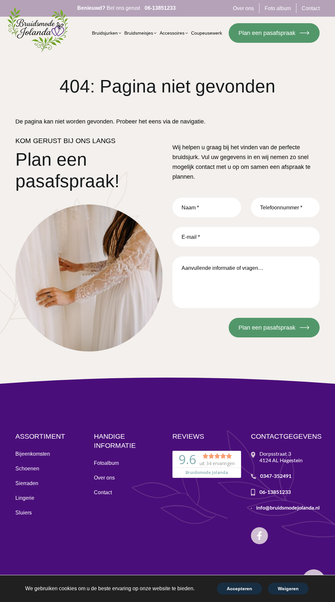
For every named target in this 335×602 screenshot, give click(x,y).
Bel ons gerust (126, 8)
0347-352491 (275, 476)
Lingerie (24, 498)
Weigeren (288, 588)
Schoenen (27, 468)
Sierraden (26, 483)
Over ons (104, 477)
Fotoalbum (106, 463)
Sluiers (23, 512)
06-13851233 (275, 492)
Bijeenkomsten (32, 454)
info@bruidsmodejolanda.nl (288, 508)
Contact (103, 492)
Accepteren (239, 588)
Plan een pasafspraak (266, 33)
